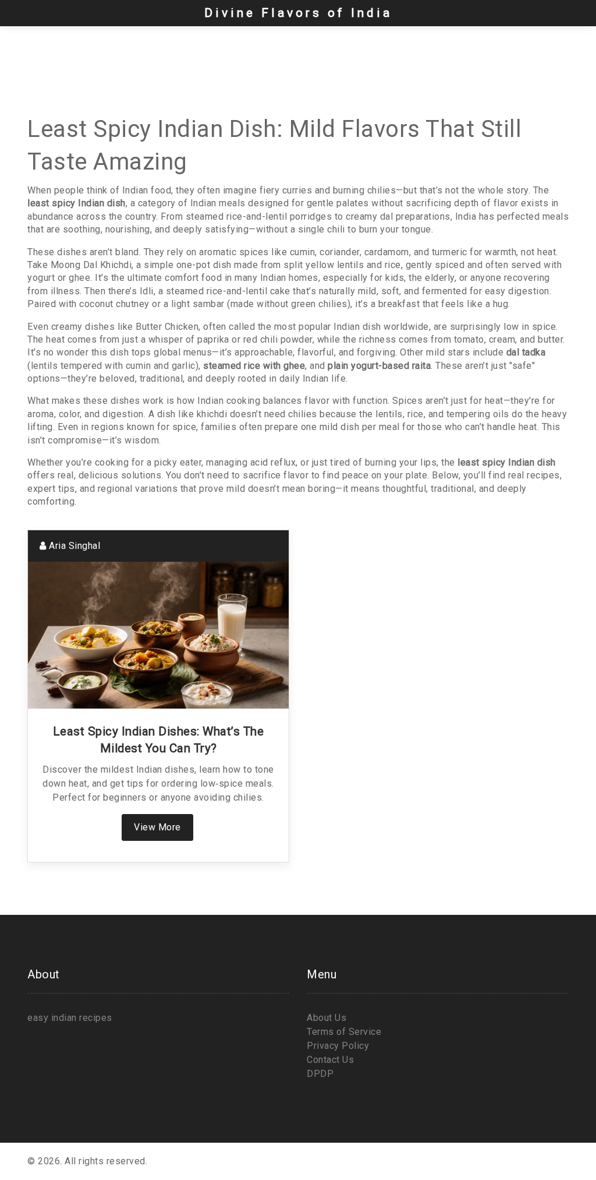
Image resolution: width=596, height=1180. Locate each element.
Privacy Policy (338, 1045)
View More (157, 827)
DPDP (320, 1073)
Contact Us (330, 1059)
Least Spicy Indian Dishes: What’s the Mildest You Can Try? (158, 739)
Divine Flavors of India (298, 13)
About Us (326, 1017)
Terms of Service (344, 1031)
